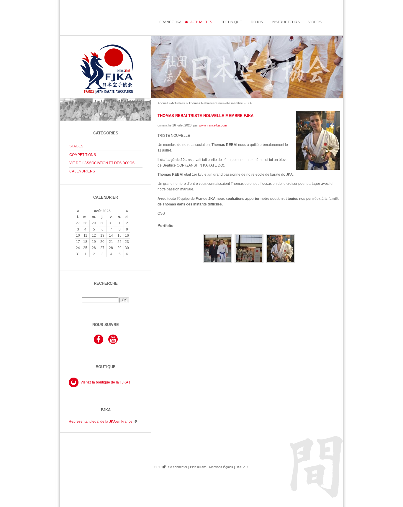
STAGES (76, 146)
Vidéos (315, 22)
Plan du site (198, 467)
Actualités (178, 103)
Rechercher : (105, 295)
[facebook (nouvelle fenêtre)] (99, 343)
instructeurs (286, 22)
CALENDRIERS (82, 171)
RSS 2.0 (242, 467)
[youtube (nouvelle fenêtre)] (113, 343)
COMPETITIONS (82, 155)
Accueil (163, 103)
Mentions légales (221, 467)
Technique (231, 22)
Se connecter (177, 467)
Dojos (257, 22)
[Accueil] (201, 67)
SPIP (157, 467)
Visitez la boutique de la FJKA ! (105, 382)
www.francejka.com (213, 125)
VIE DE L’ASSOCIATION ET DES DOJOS (102, 163)
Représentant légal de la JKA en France (100, 421)
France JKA (170, 22)
